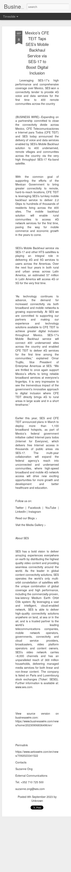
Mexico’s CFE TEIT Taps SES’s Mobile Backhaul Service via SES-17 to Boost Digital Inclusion (37, 53)
